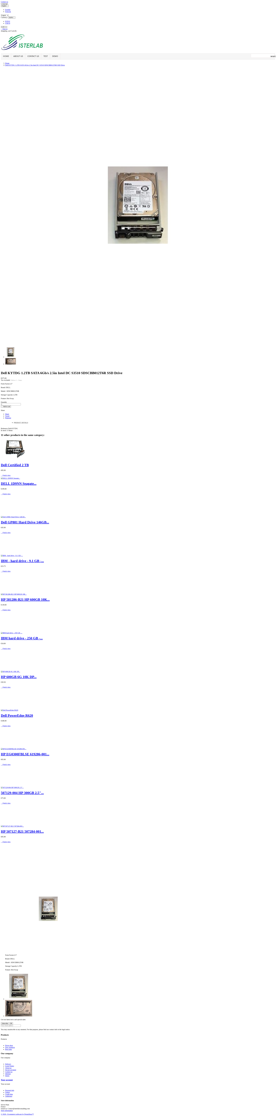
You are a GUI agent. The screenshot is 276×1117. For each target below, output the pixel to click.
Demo (55, 56)
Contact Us (33, 56)
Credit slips (9, 1094)
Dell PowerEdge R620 (17, 715)
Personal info (9, 1090)
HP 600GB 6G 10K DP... (19, 677)
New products (10, 1047)
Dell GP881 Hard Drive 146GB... (25, 522)
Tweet (7, 416)
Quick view (6, 475)
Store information (7, 1110)
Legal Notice (9, 1066)
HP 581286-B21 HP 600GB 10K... (25, 599)
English (7, 10)
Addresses (8, 1096)
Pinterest (8, 418)
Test (45, 56)
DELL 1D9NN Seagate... (18, 483)
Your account (7, 1080)
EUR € (7, 21)
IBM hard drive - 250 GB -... (22, 638)
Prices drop (9, 1045)
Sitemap (8, 1074)
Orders (7, 1092)
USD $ (7, 23)
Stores (7, 1076)
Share (7, 414)
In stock (3, 430)
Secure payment (10, 1070)
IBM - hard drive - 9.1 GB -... (22, 561)
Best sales (8, 1049)
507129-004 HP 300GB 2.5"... (22, 793)
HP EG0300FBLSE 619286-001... (25, 754)
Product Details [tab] (21, 422)
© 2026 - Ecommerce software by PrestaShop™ (17, 1114)
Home (6, 56)
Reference (4, 428)
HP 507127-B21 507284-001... (22, 831)
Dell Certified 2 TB (15, 465)
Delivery (8, 1064)
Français (8, 12)
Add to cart (6, 406)
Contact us (4, 2)
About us (18, 56)
